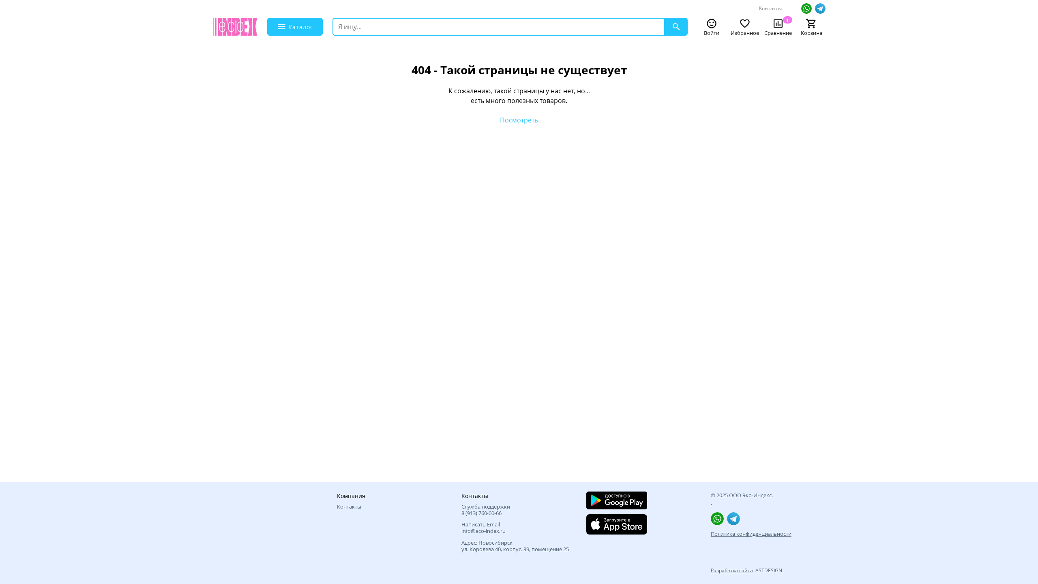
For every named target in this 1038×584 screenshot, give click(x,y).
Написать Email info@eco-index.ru (483, 528)
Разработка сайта (732, 570)
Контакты (770, 8)
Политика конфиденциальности (751, 533)
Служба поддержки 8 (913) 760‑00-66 (485, 510)
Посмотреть (519, 120)
